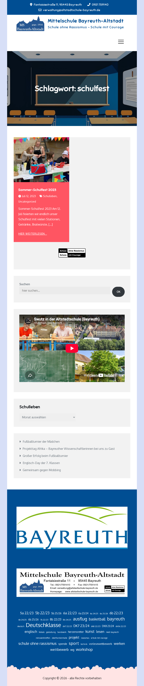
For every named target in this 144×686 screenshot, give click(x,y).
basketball (97, 619)
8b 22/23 (55, 619)
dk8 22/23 (95, 626)
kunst (90, 631)
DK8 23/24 (108, 626)
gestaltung (51, 632)
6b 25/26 (33, 619)
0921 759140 (100, 5)
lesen (100, 631)
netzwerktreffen (43, 638)
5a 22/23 (27, 613)
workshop (84, 649)
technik (84, 644)
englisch (31, 631)
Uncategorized (27, 201)
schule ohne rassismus (37, 643)
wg (72, 650)
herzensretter (76, 631)
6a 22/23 (70, 613)
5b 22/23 (42, 613)
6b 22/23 (116, 613)
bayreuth (116, 618)
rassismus (85, 638)
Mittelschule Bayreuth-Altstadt (86, 21)
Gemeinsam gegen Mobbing (42, 470)
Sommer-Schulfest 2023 (37, 190)
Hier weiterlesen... (32, 233)
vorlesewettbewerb (100, 643)
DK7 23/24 (81, 626)
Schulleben (50, 196)
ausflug (80, 618)
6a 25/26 (104, 613)
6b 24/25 (23, 619)
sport (74, 643)
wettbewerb (59, 649)
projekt (74, 637)
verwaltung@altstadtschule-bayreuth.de (71, 10)
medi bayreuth (112, 632)
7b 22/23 (44, 619)
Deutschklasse (43, 625)
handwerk (61, 632)
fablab (41, 632)
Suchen (24, 284)
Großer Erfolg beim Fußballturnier (45, 456)
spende (62, 643)
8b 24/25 (67, 619)
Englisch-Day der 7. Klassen (41, 463)
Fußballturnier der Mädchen (41, 441)
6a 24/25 (94, 613)
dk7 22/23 (67, 626)
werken (119, 643)
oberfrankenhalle (59, 638)
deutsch (20, 626)
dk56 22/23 (121, 626)
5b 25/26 (56, 613)
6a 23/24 (83, 613)
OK (118, 292)
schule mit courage (99, 638)
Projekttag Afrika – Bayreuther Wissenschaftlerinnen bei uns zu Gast (69, 449)
